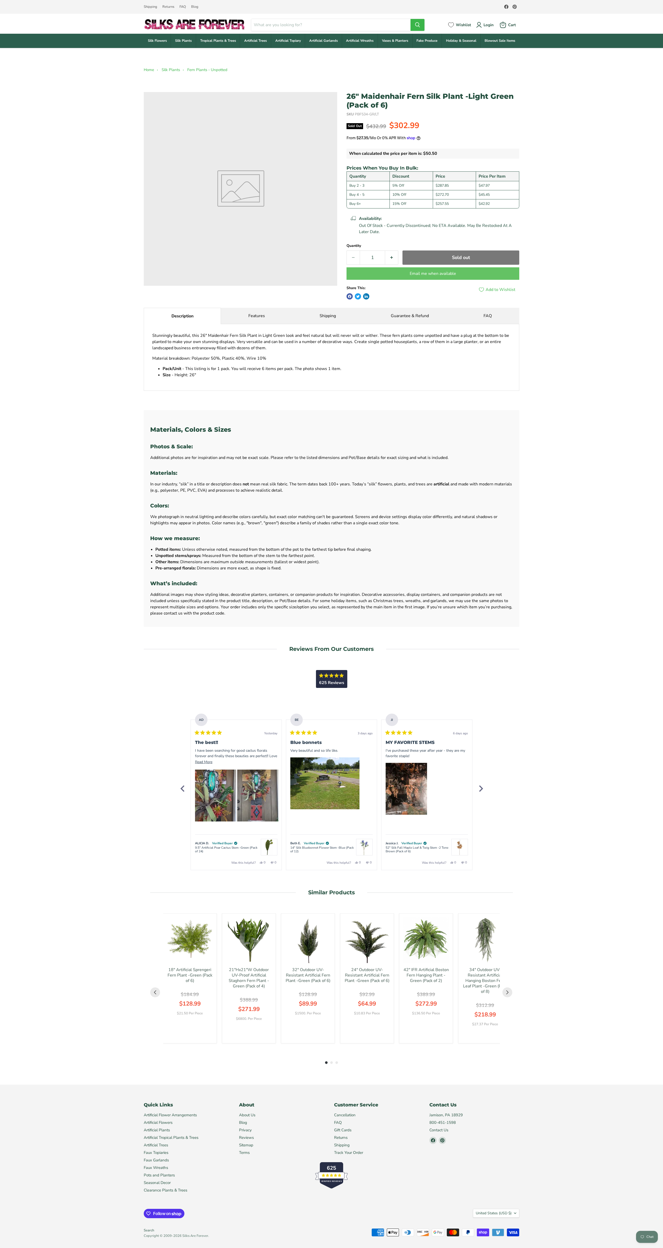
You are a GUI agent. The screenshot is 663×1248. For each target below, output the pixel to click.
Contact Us (438, 1130)
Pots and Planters (159, 1175)
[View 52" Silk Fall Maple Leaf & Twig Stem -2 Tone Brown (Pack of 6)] (459, 847)
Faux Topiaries (156, 1152)
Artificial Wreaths (359, 40)
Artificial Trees (255, 40)
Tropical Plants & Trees (218, 40)
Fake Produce (426, 40)
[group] (189, 978)
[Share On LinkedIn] (366, 296)
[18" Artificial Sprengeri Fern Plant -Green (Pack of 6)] (190, 940)
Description (182, 316)
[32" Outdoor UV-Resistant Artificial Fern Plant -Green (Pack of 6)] (308, 940)
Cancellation (345, 1115)
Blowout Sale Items (500, 40)
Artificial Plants (157, 1130)
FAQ (182, 7)
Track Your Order (348, 1152)
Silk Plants (183, 40)
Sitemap (246, 1145)
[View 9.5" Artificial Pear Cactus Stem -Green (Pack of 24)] (269, 847)
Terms (244, 1152)
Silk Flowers (157, 40)
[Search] (417, 25)
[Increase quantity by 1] (391, 257)
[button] (215, 795)
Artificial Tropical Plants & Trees (171, 1137)
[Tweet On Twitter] (358, 296)
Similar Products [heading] (331, 892)
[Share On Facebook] (350, 296)
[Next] (480, 788)
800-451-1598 (442, 1122)
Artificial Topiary (288, 40)
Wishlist (463, 24)
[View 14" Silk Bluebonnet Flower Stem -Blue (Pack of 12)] (364, 847)
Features (256, 316)
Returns (168, 7)
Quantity (354, 246)
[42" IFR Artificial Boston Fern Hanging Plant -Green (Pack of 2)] (426, 940)
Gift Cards (342, 1130)
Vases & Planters (395, 40)
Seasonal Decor (157, 1182)
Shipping (150, 7)
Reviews (246, 1137)
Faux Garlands (156, 1160)
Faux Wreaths (156, 1167)
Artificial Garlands (323, 40)
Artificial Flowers (158, 1122)
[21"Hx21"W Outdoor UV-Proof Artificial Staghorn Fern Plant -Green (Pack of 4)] (249, 940)
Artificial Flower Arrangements (170, 1115)
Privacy (245, 1130)
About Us (247, 1115)
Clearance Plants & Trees (165, 1190)
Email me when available (433, 273)
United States (493, 1213)
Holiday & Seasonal (461, 40)
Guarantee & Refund (410, 316)
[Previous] (182, 788)
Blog (194, 7)
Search (149, 1230)
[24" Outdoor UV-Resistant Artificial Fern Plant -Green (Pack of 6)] (367, 940)
